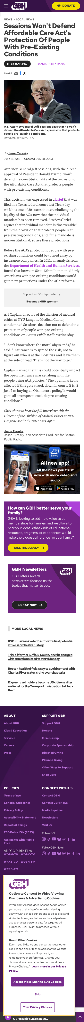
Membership (50, 738)
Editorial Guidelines (17, 803)
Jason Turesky (18, 153)
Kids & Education (15, 730)
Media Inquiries (52, 810)
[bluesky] (59, 839)
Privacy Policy (13, 810)
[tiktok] (49, 839)
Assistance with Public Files (19, 841)
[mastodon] (64, 853)
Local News (25, 19)
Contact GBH (51, 795)
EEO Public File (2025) (19, 832)
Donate (68, 6)
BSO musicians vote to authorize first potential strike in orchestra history (40, 643)
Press (7, 752)
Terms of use (12, 795)
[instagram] (44, 839)
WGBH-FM (28, 861)
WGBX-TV (28, 854)
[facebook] (68, 839)
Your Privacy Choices (37, 1007)
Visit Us (47, 825)
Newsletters (50, 817)
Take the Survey (26, 548)
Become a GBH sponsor (42, 301)
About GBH (11, 723)
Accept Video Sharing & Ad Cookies (37, 982)
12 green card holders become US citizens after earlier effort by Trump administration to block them (40, 686)
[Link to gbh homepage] (19, 6)
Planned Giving (52, 760)
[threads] (64, 839)
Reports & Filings (15, 825)
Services (9, 738)
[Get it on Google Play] (65, 488)
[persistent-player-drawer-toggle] (80, 1017)
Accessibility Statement (20, 817)
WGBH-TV (11, 854)
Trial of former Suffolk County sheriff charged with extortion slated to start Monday (40, 657)
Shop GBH (49, 774)
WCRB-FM (11, 869)
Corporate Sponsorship (57, 745)
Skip (38, 994)
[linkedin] (73, 839)
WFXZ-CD (11, 861)
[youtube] (54, 839)
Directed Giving (52, 752)
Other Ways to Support (57, 767)
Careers (9, 745)
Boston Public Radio (51, 64)
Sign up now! (28, 605)
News (8, 19)
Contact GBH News (55, 803)
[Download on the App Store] (44, 488)
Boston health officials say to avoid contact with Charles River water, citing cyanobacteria (41, 671)
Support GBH (51, 723)
